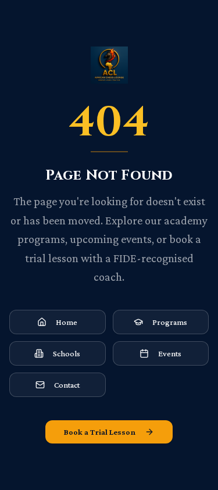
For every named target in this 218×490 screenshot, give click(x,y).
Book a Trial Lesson (99, 432)
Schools (66, 353)
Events (169, 353)
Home (66, 322)
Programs (169, 322)
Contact (67, 384)
